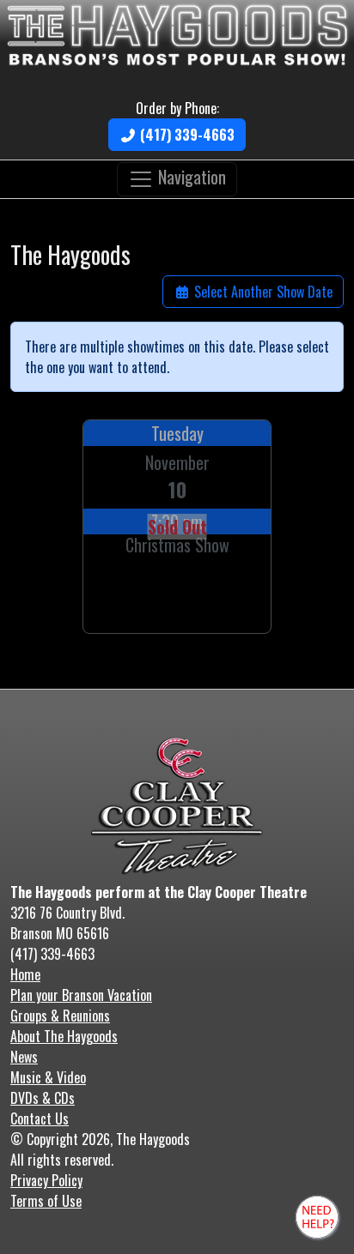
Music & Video (48, 1077)
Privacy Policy (46, 1180)
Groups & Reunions (60, 1015)
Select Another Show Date (262, 291)
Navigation (190, 177)
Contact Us (39, 1118)
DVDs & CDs (42, 1098)
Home (25, 974)
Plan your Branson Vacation (81, 995)
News (24, 1056)
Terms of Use (46, 1201)
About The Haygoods (64, 1036)
